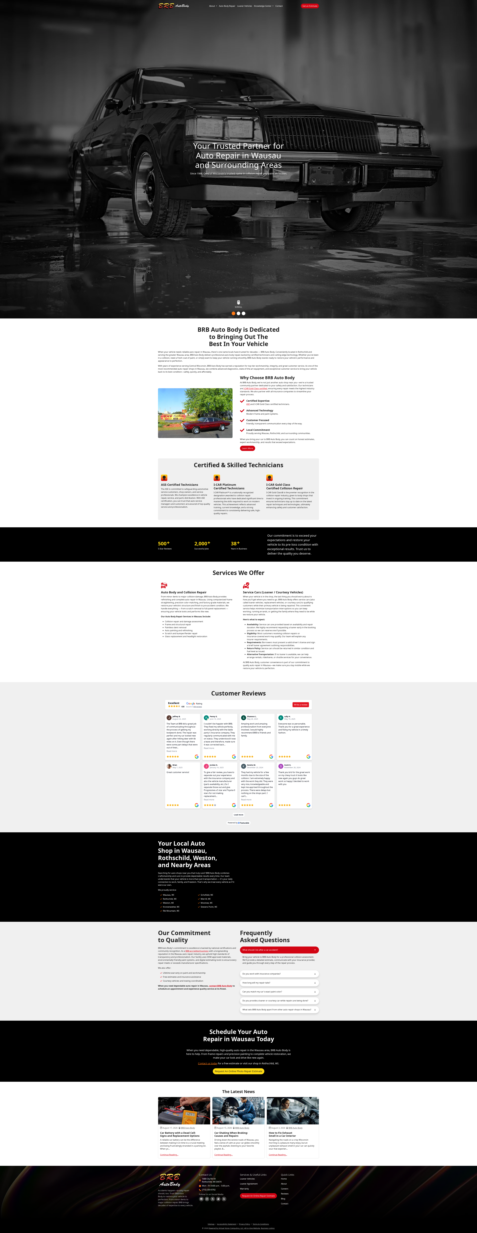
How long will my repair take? (256, 982)
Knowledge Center (263, 6)
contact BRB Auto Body (220, 985)
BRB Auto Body (188, 1128)
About (212, 6)
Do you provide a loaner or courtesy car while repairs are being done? (275, 1000)
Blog (283, 1198)
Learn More (248, 448)
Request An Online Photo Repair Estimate (238, 1071)
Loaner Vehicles (244, 6)
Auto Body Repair (227, 5)
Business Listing (268, 1228)
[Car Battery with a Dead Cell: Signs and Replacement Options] (184, 1110)
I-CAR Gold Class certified (255, 388)
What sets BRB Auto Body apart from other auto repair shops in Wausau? (276, 1009)
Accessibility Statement (226, 1224)
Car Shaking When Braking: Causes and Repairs (231, 1134)
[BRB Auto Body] (173, 6)
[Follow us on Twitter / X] (212, 1199)
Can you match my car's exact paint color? (262, 991)
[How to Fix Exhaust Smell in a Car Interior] (293, 1110)
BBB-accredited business (197, 951)
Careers (284, 1188)
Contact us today (207, 1063)
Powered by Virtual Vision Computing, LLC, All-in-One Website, (234, 1228)
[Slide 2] (238, 313)
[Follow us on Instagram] (207, 1199)
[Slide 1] (233, 313)
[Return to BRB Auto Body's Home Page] (176, 1180)
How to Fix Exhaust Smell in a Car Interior (282, 1134)
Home (284, 1178)
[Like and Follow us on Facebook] (201, 1199)
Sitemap (211, 1224)
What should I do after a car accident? (260, 950)
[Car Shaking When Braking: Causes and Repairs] (238, 1110)
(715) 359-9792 (209, 1189)
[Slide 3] (243, 313)
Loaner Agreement (249, 1183)
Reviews (285, 1193)
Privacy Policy (244, 1224)
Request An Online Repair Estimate (258, 1195)
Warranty (244, 1188)
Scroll (238, 307)
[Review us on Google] (218, 1199)
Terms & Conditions (261, 1224)
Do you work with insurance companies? (261, 973)
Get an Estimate (310, 5)
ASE (248, 404)
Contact (279, 6)
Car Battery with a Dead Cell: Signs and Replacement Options (179, 1134)
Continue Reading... (169, 1154)
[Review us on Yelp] (224, 1199)
